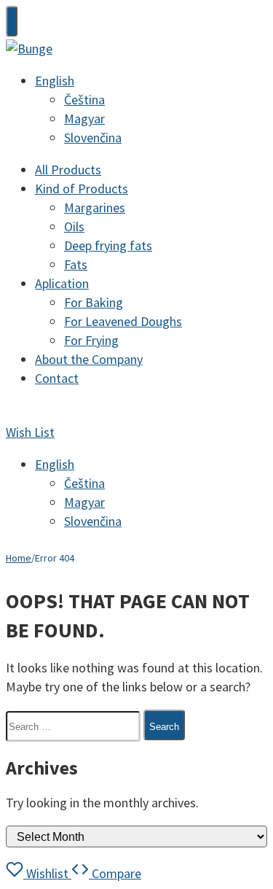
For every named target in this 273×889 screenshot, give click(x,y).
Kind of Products (81, 188)
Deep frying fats (108, 245)
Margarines (94, 207)
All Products (68, 169)
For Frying (91, 340)
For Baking (93, 302)
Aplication (62, 283)
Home (18, 557)
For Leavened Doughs (123, 321)
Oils (74, 226)
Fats (75, 264)
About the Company (89, 359)
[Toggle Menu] (11, 21)
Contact (57, 378)
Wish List (30, 432)
